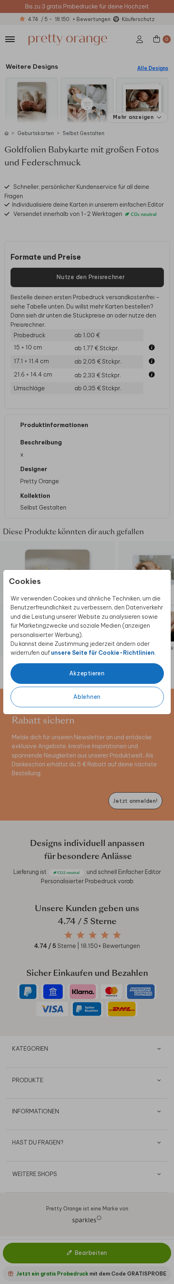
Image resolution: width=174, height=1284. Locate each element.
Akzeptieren (86, 673)
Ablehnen (87, 696)
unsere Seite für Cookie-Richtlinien (103, 652)
